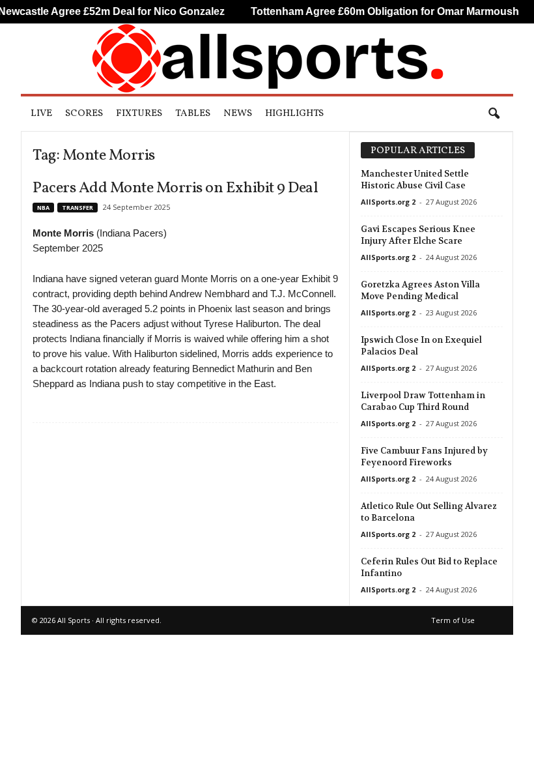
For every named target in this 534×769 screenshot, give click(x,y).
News (237, 114)
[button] (493, 114)
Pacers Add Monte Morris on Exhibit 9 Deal (175, 188)
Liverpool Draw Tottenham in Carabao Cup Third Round (423, 401)
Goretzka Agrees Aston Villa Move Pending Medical (420, 290)
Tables (192, 114)
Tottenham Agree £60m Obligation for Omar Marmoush (370, 11)
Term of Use (453, 620)
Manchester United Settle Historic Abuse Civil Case (415, 179)
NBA (43, 207)
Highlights (294, 114)
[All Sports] (267, 58)
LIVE (41, 114)
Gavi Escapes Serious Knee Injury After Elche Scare (418, 235)
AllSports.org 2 (388, 202)
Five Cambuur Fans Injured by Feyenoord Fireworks (424, 456)
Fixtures (139, 114)
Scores (84, 114)
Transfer (77, 207)
